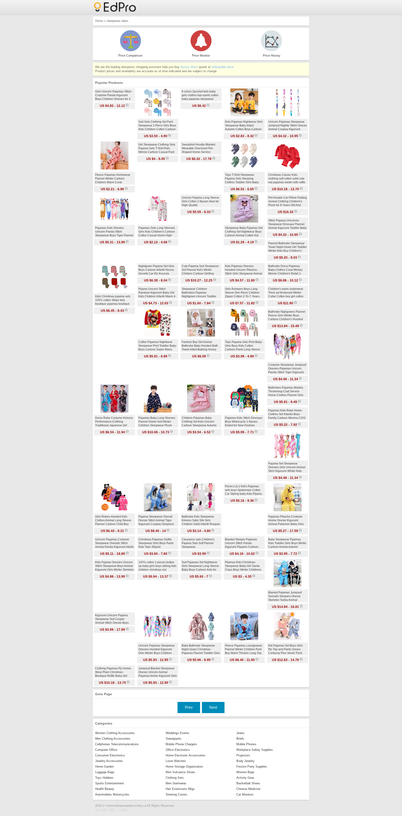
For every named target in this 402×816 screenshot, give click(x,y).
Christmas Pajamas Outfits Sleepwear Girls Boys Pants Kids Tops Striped (156, 543)
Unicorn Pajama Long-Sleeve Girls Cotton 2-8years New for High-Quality (200, 201)
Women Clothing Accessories (115, 733)
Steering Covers (176, 794)
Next (213, 707)
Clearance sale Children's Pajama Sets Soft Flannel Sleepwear (198, 543)
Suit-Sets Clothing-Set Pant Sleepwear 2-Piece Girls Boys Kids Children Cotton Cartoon (157, 125)
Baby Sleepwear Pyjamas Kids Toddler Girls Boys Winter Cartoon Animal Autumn (287, 543)
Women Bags (245, 772)
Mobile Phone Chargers (181, 744)
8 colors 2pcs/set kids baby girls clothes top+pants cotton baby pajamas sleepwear (200, 95)
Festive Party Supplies (251, 766)
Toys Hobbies (104, 777)
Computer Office (106, 750)
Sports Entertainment (109, 783)
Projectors (243, 755)
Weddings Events (177, 733)
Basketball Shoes (248, 783)
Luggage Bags (104, 772)
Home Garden (104, 766)
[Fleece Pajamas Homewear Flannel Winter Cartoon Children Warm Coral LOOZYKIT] (114, 168)
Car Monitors (245, 794)
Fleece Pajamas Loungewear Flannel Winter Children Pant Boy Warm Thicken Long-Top (243, 649)
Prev (189, 707)
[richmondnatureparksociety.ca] (115, 10)
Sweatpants (173, 738)
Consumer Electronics (110, 755)
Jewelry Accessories (109, 761)
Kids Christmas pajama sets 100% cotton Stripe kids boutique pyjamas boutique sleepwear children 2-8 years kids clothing (113, 304)
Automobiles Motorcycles (112, 794)
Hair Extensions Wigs (180, 789)
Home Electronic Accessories (185, 755)
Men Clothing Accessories (112, 738)
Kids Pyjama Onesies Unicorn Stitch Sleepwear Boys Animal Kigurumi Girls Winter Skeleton (114, 566)
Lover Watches (176, 761)
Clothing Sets (175, 777)
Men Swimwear (176, 783)
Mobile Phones (246, 744)
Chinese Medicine (248, 789)
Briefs (240, 738)
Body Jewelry (245, 761)
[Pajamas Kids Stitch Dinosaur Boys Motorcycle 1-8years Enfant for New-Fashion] (244, 411)
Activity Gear (245, 777)
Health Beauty (104, 789)
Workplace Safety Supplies (254, 750)
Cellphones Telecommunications (117, 744)
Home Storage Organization (184, 766)
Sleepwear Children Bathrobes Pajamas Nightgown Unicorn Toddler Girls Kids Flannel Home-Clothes (199, 296)
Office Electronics (178, 750)
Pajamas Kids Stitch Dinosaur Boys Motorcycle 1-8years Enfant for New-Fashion (243, 421)
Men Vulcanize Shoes (180, 772)
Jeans (240, 733)
